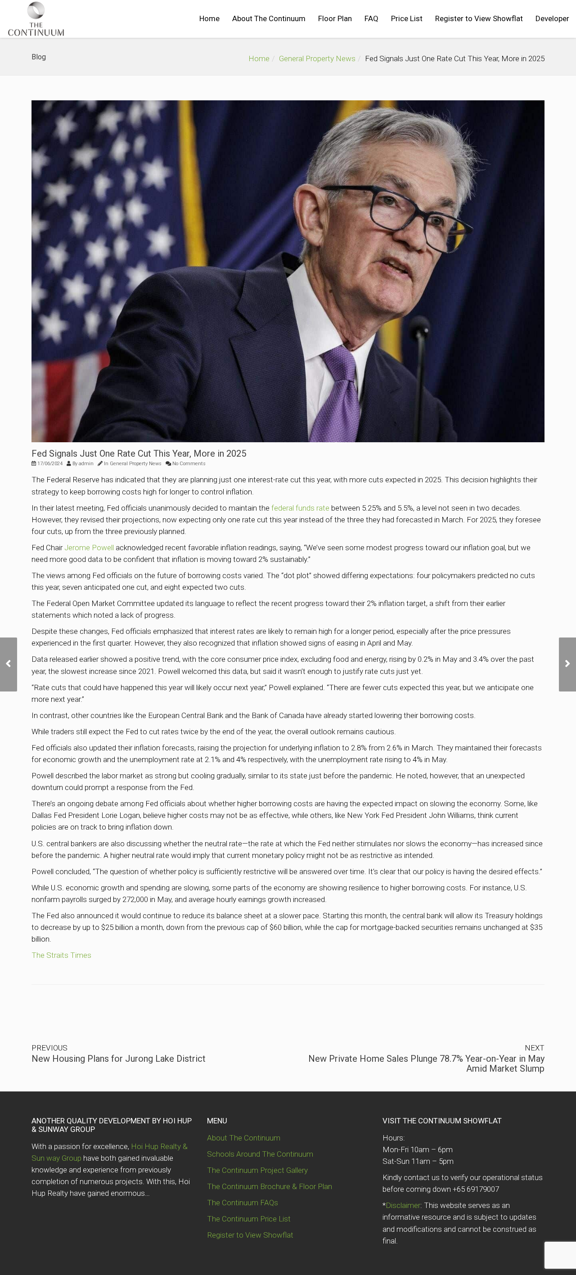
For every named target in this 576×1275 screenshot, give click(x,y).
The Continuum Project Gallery (257, 1170)
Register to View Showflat (479, 18)
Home (209, 18)
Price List (407, 18)
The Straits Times (61, 955)
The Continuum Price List (249, 1218)
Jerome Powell (89, 547)
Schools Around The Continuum (260, 1153)
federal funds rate (300, 507)
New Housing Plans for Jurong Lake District (119, 1058)
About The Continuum (269, 18)
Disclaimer (403, 1205)
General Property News (317, 58)
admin (86, 464)
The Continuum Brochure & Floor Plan (269, 1186)
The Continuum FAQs (242, 1202)
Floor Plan (335, 18)
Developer (552, 18)
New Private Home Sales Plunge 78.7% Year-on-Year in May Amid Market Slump (426, 1063)
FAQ (371, 18)
